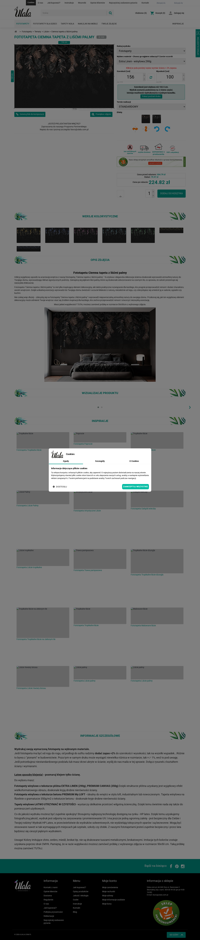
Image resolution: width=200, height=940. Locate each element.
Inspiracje (178, 24)
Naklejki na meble (88, 24)
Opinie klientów (97, 3)
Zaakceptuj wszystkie (135, 486)
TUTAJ (80, 304)
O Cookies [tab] (134, 461)
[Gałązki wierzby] (157, 499)
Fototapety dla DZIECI (45, 24)
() (141, 13)
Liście (46, 31)
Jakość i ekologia (80, 895)
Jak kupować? (53, 3)
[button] (144, 75)
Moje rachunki (108, 891)
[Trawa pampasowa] (100, 559)
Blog (75, 912)
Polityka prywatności (53, 912)
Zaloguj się (179, 13)
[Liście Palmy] (43, 497)
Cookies (31, 2)
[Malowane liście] (157, 616)
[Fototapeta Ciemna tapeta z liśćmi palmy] (57, 235)
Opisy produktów (80, 891)
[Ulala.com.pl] (26, 12)
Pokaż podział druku (151, 96)
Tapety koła (67, 24)
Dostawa (48, 895)
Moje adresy (107, 895)
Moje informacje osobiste (113, 899)
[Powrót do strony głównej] (15, 31)
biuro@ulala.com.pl (160, 895)
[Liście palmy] (100, 672)
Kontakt (145, 3)
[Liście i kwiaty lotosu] (43, 676)
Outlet (75, 899)
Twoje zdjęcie (109, 24)
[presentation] (189, 407)
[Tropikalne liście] (43, 440)
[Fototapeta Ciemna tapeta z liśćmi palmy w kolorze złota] (29, 235)
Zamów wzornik (166, 56)
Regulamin (48, 899)
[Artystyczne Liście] (100, 500)
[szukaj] (110, 13)
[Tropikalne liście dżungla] (157, 561)
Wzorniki (82, 3)
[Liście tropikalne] (43, 557)
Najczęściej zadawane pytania (123, 3)
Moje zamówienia (110, 887)
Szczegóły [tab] (100, 461)
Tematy (37, 31)
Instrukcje (69, 3)
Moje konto (109, 881)
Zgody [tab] (66, 461)
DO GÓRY (174, 935)
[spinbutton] (130, 77)
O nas (40, 3)
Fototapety (22, 24)
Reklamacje (49, 916)
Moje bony (107, 904)
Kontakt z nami (50, 887)
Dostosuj (61, 486)
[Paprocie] (100, 437)
